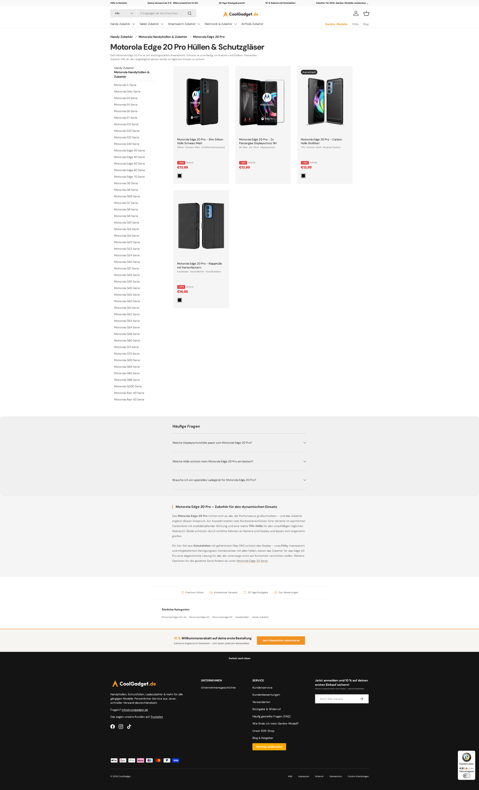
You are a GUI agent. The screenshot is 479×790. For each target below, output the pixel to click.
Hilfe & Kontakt (118, 2)
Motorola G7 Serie (126, 203)
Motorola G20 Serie (127, 242)
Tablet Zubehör (149, 24)
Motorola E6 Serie (126, 111)
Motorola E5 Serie (126, 105)
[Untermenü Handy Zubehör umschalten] (133, 24)
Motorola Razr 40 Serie (129, 393)
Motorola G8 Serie (126, 209)
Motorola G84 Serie (127, 367)
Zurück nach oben (239, 658)
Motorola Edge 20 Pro (209, 37)
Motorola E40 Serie (126, 144)
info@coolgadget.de (135, 710)
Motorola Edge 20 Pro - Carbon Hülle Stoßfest (321, 141)
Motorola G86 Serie (127, 380)
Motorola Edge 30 (222, 617)
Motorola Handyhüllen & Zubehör (163, 37)
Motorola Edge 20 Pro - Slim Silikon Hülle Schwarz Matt (200, 141)
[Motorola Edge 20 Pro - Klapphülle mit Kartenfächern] (201, 226)
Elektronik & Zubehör (218, 24)
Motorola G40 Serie (127, 288)
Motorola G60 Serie (127, 340)
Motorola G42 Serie (127, 295)
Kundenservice (262, 687)
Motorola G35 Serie (127, 281)
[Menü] (473, 753)
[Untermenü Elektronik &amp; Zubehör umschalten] (235, 24)
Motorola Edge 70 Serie (129, 177)
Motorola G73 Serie (127, 354)
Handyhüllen (242, 617)
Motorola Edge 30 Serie (129, 150)
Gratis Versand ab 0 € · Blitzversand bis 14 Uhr (172, 2)
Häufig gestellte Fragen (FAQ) (271, 716)
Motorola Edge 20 (199, 617)
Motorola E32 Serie (126, 137)
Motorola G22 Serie (127, 249)
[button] (366, 13)
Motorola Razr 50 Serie (129, 399)
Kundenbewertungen (266, 695)
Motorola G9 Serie (126, 216)
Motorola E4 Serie (126, 98)
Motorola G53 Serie (127, 321)
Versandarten (261, 702)
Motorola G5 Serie (126, 183)
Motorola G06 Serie (127, 196)
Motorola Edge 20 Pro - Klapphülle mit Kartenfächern (199, 265)
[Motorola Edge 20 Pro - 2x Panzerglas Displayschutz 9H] (263, 102)
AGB (290, 776)
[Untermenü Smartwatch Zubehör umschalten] (198, 24)
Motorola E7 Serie (125, 118)
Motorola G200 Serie (128, 386)
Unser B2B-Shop (263, 731)
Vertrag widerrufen (269, 747)
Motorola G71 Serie (126, 347)
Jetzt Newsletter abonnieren (281, 640)
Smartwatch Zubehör (182, 24)
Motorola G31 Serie (126, 268)
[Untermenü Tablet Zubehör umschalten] (162, 24)
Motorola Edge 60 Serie (129, 170)
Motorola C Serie (125, 85)
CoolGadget (125, 776)
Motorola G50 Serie (127, 301)
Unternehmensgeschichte (218, 687)
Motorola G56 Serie (127, 334)
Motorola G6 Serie (126, 190)
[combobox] (153, 13)
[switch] (466, 776)
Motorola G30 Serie (127, 262)
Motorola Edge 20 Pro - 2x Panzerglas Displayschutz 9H (258, 141)
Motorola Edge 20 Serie (252, 561)
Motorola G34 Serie (127, 275)
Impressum (303, 776)
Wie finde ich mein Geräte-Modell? (275, 723)
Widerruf (319, 776)
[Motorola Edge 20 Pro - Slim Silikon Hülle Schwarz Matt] (201, 102)
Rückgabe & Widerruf (266, 709)
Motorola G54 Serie (127, 327)
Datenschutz (335, 776)
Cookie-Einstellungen (358, 776)
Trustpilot (156, 717)
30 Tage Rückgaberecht (232, 2)
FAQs (355, 24)
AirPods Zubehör (252, 24)
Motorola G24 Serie (127, 255)
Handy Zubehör (120, 24)
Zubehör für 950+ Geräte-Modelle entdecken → (342, 2)
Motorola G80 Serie (127, 360)
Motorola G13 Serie (126, 229)
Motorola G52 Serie (127, 314)
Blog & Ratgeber (262, 738)
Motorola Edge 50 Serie (129, 163)
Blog (366, 24)
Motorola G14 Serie (126, 236)
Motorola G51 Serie (126, 308)
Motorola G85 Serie (127, 373)
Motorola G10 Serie (126, 222)
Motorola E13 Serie (126, 124)
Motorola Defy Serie (127, 91)
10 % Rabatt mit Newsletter (280, 2)
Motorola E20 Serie (126, 131)
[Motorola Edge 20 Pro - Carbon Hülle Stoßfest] (325, 102)
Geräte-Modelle (336, 24)
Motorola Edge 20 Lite (174, 617)
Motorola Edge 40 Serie (129, 157)
